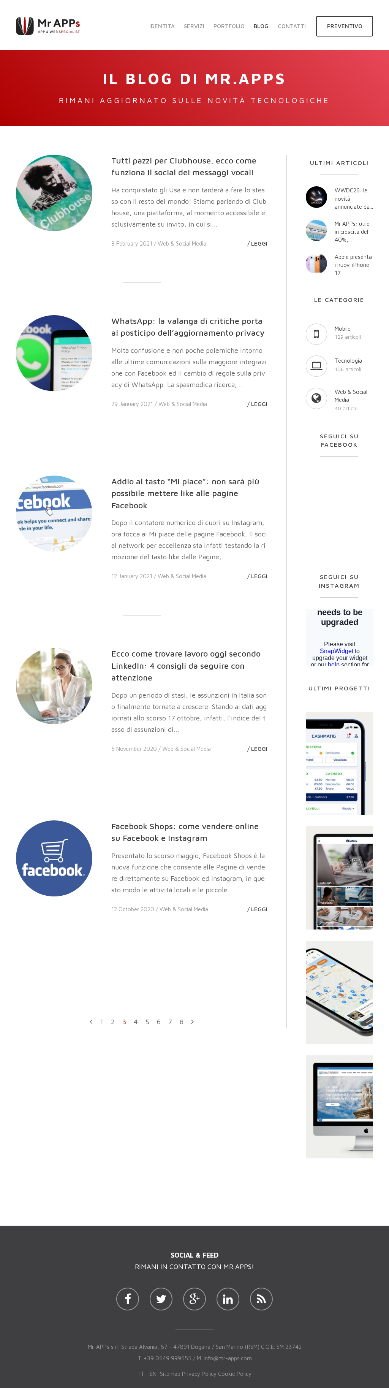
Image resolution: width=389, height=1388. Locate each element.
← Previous (91, 1024)
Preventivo (344, 26)
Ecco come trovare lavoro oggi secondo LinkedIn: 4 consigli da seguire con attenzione (186, 665)
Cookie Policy (234, 1374)
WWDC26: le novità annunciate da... (354, 198)
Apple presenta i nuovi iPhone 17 (353, 265)
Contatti (292, 26)
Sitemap (170, 1374)
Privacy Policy (199, 1374)
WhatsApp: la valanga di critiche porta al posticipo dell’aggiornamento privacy (188, 327)
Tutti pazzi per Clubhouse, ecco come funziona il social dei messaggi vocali (183, 166)
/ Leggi (257, 243)
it (141, 1374)
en (153, 1374)
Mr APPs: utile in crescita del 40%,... (352, 231)
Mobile (343, 328)
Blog (261, 26)
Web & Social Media (182, 243)
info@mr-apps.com (228, 1358)
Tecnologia (348, 360)
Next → (192, 1024)
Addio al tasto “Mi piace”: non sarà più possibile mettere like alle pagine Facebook (185, 493)
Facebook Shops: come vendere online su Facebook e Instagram (185, 832)
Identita (162, 26)
